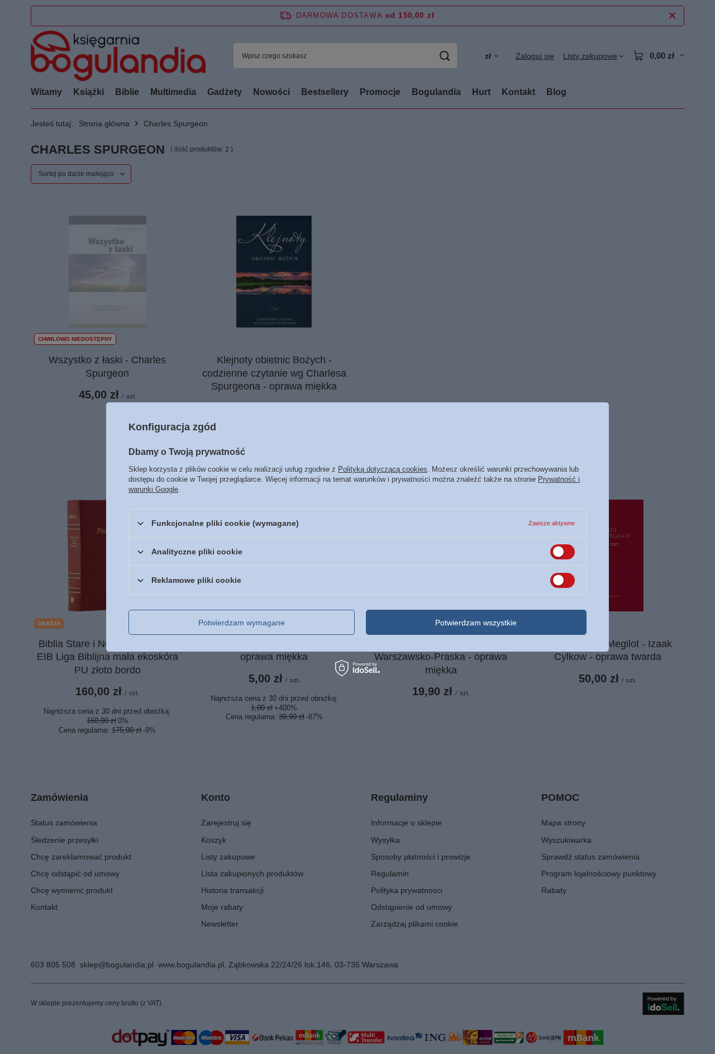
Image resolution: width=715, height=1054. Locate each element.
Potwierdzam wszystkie (476, 622)
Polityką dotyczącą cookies (382, 469)
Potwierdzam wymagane (241, 622)
